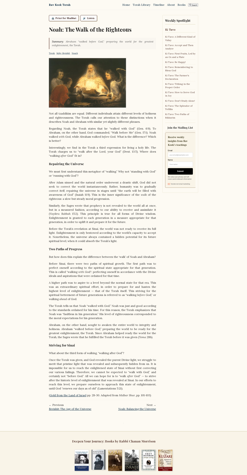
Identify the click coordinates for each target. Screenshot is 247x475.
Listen (89, 18)
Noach (75, 53)
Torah (52, 53)
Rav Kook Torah (59, 5)
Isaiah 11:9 (82, 194)
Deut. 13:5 (130, 151)
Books (182, 5)
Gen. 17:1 (141, 132)
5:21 (119, 388)
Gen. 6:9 (143, 128)
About (171, 5)
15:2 (73, 213)
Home (126, 5)
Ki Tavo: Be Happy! (175, 62)
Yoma (142, 337)
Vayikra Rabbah (60, 213)
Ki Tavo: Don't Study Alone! (180, 100)
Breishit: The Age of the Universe (70, 409)
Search (194, 5)
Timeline (158, 5)
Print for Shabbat (63, 18)
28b (148, 337)
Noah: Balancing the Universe (137, 409)
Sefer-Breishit (63, 53)
